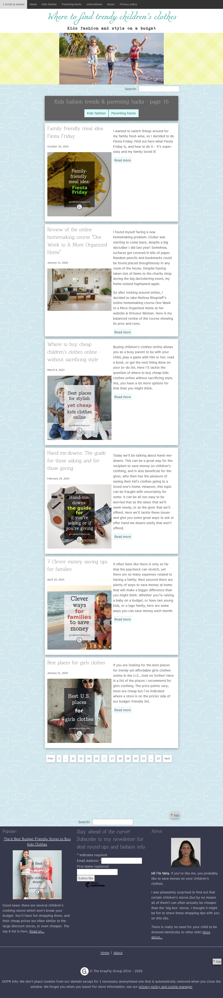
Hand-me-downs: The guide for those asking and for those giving (76, 461)
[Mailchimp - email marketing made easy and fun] (95, 886)
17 (112, 758)
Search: (131, 88)
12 (73, 758)
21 (143, 758)
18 (120, 758)
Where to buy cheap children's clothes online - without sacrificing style (73, 352)
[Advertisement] (111, 786)
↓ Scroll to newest (13, 4)
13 (80, 758)
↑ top (175, 815)
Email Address (89, 860)
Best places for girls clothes (76, 662)
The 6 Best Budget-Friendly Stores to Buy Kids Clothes (37, 841)
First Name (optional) (93, 866)
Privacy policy (128, 4)
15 (96, 758)
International (94, 4)
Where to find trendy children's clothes (111, 17)
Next (167, 758)
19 (127, 758)
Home (33, 4)
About (111, 4)
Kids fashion (49, 4)
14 (88, 758)
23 (158, 758)
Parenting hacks (71, 4)
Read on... (36, 931)
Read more (122, 160)
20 (135, 758)
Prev (50, 758)
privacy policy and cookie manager (165, 986)
